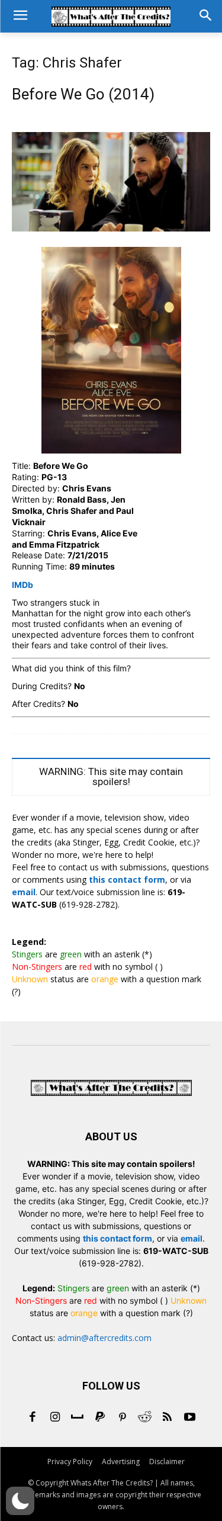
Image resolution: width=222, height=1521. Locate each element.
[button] (20, 1501)
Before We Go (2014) (83, 94)
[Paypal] (100, 1418)
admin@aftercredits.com (104, 1337)
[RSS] (167, 1418)
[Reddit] (145, 1418)
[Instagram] (55, 1418)
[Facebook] (32, 1418)
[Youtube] (190, 1418)
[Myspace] (77, 1418)
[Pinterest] (122, 1418)
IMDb (22, 585)
